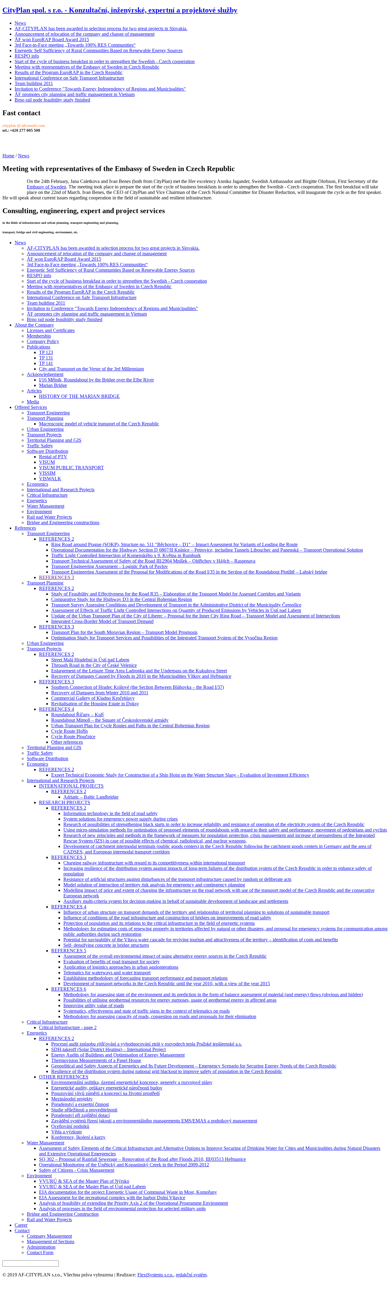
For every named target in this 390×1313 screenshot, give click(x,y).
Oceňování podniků (70, 1126)
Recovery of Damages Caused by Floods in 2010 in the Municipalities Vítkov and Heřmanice (141, 676)
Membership (39, 335)
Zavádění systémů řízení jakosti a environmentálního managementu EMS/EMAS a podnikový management (154, 1120)
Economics (37, 484)
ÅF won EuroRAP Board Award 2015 (52, 39)
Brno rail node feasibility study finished (52, 99)
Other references (67, 742)
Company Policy (43, 341)
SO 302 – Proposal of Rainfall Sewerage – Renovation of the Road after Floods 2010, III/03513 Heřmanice (142, 1159)
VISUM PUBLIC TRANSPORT (71, 467)
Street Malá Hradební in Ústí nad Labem (90, 659)
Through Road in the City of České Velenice (94, 665)
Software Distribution (47, 451)
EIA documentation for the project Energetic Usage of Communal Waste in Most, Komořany (128, 1192)
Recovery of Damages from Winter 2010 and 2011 (99, 692)
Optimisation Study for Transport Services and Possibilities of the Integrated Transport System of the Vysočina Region (164, 637)
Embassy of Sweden (46, 186)
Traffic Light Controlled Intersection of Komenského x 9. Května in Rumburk (126, 555)
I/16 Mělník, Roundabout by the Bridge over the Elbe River (96, 379)
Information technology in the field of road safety (110, 813)
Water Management (45, 506)
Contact (22, 1230)
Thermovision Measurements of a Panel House (96, 1060)
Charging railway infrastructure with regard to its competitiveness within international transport (154, 862)
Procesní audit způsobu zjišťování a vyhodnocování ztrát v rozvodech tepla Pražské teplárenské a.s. (146, 1043)
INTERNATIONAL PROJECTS (71, 786)
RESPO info (27, 56)
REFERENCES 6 (68, 989)
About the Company (34, 324)
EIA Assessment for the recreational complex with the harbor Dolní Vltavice (112, 1197)
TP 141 (46, 363)
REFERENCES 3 (56, 577)
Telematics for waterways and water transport (107, 972)
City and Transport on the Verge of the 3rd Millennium (91, 368)
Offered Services (31, 407)
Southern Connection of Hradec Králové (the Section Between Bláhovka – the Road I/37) (137, 687)
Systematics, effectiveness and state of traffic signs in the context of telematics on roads (146, 1011)
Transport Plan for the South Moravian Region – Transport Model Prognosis (124, 632)
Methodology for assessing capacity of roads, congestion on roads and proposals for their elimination (159, 1016)
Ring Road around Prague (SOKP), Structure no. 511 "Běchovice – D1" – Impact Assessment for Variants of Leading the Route (174, 544)
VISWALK (50, 478)
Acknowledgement (45, 374)
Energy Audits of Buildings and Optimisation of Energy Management (118, 1054)
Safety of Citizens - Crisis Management (76, 1170)
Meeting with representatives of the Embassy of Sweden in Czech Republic (87, 67)
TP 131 (46, 357)
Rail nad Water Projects (49, 517)
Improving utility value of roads (93, 1005)
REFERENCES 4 (56, 709)
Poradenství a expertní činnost (80, 1104)
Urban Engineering (45, 429)
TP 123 (46, 352)
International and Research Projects (60, 489)
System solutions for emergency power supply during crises (120, 818)
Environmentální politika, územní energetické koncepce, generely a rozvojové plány (131, 1082)
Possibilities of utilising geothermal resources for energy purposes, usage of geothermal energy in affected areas (169, 1000)
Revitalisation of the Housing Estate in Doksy (95, 703)
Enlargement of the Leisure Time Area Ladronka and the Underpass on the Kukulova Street (139, 670)
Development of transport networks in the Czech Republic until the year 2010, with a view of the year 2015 (166, 983)
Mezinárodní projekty (72, 1098)
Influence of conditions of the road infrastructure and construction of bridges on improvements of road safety (167, 917)
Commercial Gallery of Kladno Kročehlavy (93, 698)
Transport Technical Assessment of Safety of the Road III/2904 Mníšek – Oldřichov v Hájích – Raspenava (153, 560)
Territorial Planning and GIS (54, 440)
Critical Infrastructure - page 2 (68, 1027)
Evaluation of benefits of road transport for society (111, 961)
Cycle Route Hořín (69, 731)
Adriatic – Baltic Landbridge (91, 797)
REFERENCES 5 (68, 950)
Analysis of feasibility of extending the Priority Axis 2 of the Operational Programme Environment (133, 1203)
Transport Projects (44, 434)
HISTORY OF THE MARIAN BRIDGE (79, 396)
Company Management (49, 1236)
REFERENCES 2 (56, 539)
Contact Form (40, 1252)
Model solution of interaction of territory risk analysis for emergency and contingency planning (154, 884)
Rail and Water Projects (49, 1219)
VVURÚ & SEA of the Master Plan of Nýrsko (84, 1181)
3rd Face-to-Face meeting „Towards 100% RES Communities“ (75, 45)
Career (21, 1225)
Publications (38, 346)
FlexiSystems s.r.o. (155, 1274)
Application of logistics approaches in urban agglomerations (120, 967)
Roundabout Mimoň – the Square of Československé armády (109, 720)
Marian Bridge (53, 385)
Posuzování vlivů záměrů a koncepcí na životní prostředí (105, 1093)
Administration (41, 1247)
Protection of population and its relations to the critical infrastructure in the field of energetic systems (159, 923)
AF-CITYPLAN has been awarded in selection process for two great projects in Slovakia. (101, 28)
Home (8, 155)
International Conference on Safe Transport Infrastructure (69, 77)
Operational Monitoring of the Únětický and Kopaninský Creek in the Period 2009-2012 (124, 1164)
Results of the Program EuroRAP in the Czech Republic (68, 72)
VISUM (47, 462)
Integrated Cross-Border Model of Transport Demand (102, 621)
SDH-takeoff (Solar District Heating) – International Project (108, 1049)
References (25, 528)
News (20, 23)
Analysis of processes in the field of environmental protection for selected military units (122, 1208)
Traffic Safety (40, 445)
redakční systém (191, 1274)
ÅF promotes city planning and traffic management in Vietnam (75, 94)
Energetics (37, 500)
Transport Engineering (48, 412)
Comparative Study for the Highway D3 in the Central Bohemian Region (121, 599)
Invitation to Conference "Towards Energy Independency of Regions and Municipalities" (100, 88)
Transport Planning (45, 418)
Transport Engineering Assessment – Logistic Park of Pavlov (109, 566)
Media (33, 401)
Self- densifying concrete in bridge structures (106, 945)
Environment (39, 511)
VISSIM (47, 473)
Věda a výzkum (66, 1131)
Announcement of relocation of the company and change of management (84, 34)
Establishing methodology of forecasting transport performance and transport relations (145, 978)
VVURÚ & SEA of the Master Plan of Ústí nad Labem (92, 1186)
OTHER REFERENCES (63, 1076)
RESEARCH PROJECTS (64, 802)
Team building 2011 (34, 83)
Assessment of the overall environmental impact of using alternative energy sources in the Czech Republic (165, 956)
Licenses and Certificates (51, 330)
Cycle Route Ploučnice (73, 736)
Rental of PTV (53, 456)
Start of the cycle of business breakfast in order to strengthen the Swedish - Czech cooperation (105, 61)
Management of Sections (50, 1241)
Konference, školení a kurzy (78, 1137)
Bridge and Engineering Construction (63, 1214)
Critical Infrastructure (47, 495)
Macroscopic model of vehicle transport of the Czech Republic (99, 423)
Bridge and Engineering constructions (63, 522)
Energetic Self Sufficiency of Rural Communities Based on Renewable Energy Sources (99, 50)
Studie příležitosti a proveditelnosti (84, 1109)
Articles (34, 390)
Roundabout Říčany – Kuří (77, 714)
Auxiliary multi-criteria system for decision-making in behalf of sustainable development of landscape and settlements (175, 901)
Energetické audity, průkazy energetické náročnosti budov (106, 1087)
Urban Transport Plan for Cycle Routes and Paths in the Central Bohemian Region (130, 725)
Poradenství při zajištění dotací (80, 1115)
